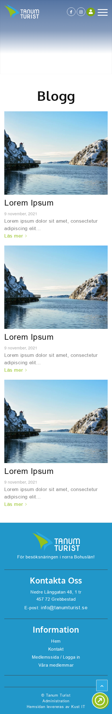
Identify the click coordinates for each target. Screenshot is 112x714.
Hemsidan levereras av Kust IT (56, 707)
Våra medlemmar (56, 665)
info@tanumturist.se (64, 607)
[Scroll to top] (102, 685)
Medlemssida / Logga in (56, 657)
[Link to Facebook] (71, 11)
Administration (56, 701)
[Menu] (100, 12)
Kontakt (56, 649)
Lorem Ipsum (29, 202)
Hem (56, 641)
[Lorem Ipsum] (56, 152)
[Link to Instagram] (81, 11)
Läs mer (13, 236)
